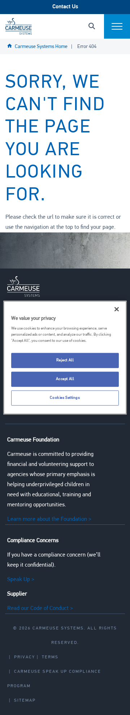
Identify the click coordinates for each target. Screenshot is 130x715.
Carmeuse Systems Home (41, 46)
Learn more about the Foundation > (49, 519)
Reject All (65, 360)
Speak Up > (20, 580)
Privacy (24, 657)
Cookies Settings (65, 398)
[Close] (117, 309)
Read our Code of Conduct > (40, 608)
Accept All (65, 379)
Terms (50, 657)
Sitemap (25, 700)
